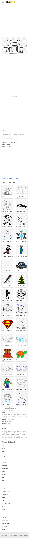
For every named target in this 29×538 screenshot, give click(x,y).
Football (4, 497)
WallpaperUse (5, 483)
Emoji (3, 489)
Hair (3, 500)
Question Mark (5, 523)
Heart (3, 445)
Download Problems (13, 179)
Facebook (4, 526)
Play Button (5, 468)
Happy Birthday (6, 503)
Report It (4, 179)
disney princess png (19, 134)
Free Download (14, 96)
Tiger (3, 480)
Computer (4, 512)
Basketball (4, 462)
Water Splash (5, 518)
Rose (3, 486)
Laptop (3, 471)
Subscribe (4, 465)
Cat (2, 460)
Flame (3, 448)
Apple (3, 451)
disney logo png (7, 140)
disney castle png (6, 134)
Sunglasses (5, 457)
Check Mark (5, 494)
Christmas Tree (6, 491)
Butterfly (4, 454)
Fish (3, 506)
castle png (23, 137)
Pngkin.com (5, 520)
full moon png (5, 137)
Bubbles (4, 474)
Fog (3, 477)
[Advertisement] (14, 22)
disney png (15, 137)
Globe (3, 509)
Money (3, 529)
